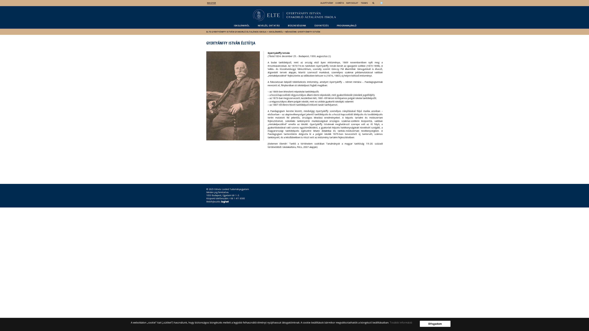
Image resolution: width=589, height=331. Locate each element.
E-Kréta (340, 3)
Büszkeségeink (297, 25)
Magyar (211, 3)
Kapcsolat (352, 3)
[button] (373, 3)
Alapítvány (326, 3)
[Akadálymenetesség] (381, 2)
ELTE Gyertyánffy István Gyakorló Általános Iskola (236, 31)
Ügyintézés (321, 25)
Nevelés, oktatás (269, 25)
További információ (401, 322)
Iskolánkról (242, 25)
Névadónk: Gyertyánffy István (302, 31)
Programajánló (347, 25)
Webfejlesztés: (213, 201)
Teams (364, 3)
